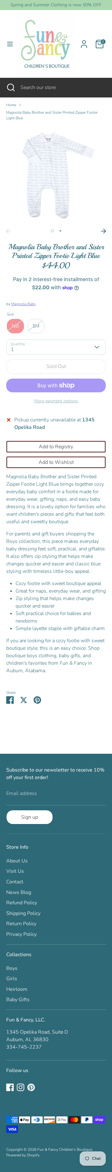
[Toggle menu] (8, 44)
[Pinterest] (31, 1087)
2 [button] (60, 231)
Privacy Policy (21, 934)
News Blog (18, 892)
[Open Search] (10, 87)
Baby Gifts (18, 999)
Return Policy (21, 923)
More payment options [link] (56, 401)
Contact (14, 881)
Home (11, 104)
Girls (11, 978)
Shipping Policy (23, 913)
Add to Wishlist (56, 462)
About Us (17, 860)
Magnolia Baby (23, 303)
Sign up (29, 817)
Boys (11, 968)
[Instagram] (20, 1087)
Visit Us (15, 871)
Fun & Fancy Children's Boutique (64, 1149)
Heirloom (16, 989)
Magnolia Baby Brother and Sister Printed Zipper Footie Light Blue (51, 115)
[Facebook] (10, 1087)
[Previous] (8, 231)
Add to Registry (56, 446)
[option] (56, 176)
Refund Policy (21, 902)
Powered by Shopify (23, 1155)
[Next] (103, 231)
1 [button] (52, 230)
